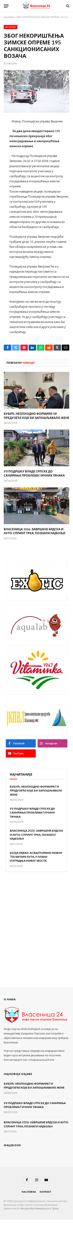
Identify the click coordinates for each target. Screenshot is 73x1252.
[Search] (67, 6)
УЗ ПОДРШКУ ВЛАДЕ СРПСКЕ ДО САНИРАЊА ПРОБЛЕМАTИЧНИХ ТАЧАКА (32, 812)
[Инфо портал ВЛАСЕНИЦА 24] (36, 6)
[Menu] (6, 6)
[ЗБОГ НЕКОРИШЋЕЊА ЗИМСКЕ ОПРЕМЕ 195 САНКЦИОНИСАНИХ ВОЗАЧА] (36, 91)
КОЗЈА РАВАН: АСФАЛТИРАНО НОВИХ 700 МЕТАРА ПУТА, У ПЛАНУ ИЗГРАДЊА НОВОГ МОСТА (36, 856)
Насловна (9, 17)
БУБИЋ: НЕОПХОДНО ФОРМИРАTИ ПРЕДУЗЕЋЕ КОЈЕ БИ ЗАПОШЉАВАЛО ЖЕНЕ (36, 790)
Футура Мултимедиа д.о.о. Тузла (39, 1208)
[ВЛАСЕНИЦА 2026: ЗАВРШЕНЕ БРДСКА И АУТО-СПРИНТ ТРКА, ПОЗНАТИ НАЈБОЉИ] (36, 505)
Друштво (10, 27)
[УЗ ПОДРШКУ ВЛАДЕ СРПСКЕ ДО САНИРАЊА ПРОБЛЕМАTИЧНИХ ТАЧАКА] (36, 448)
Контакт (45, 1191)
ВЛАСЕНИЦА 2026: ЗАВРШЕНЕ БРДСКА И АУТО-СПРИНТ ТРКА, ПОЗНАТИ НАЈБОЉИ (36, 834)
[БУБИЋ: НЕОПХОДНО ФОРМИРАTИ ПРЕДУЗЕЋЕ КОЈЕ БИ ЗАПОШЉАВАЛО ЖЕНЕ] (36, 390)
